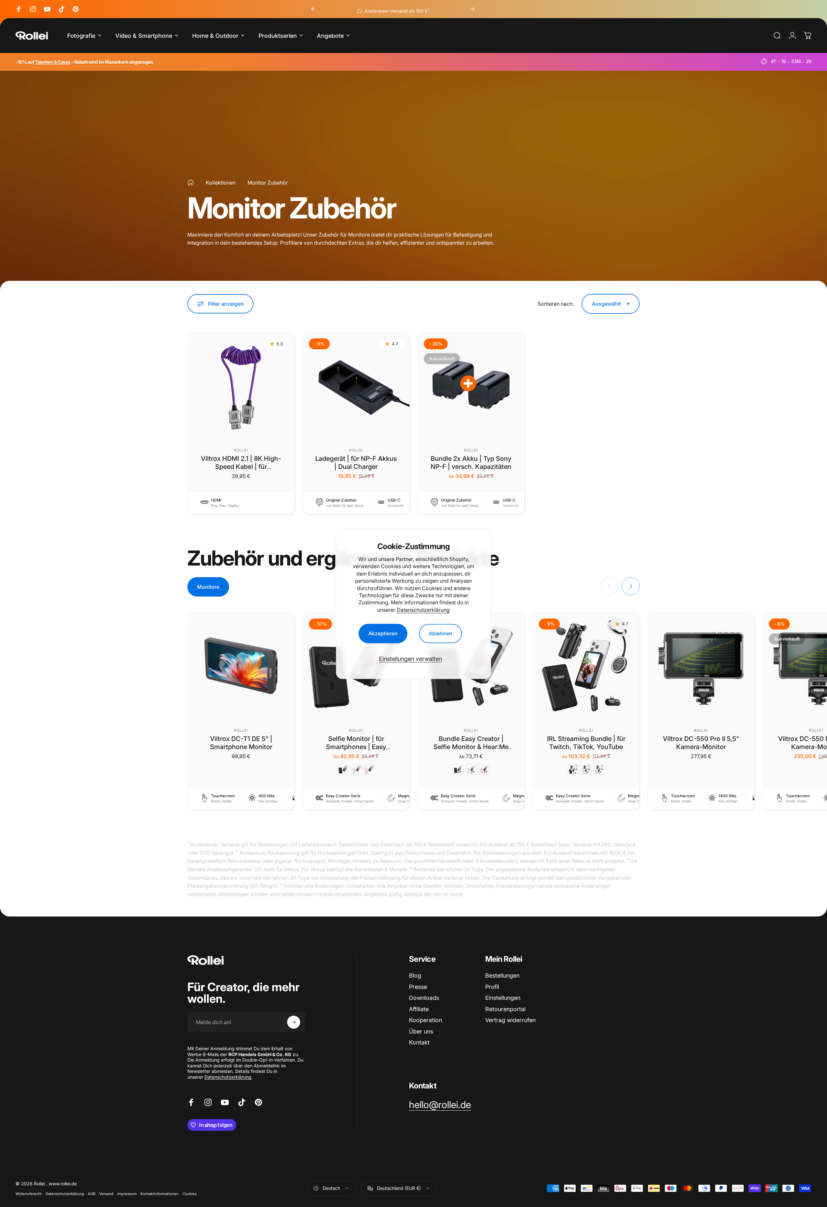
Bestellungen (502, 975)
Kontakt (419, 1042)
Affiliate (419, 1009)
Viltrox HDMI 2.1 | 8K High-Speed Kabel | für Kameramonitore (241, 467)
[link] (440, 1105)
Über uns (421, 1031)
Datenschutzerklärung (423, 610)
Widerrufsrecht (29, 1193)
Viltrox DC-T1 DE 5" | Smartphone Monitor (241, 743)
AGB (91, 1193)
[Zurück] (313, 9)
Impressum (127, 1193)
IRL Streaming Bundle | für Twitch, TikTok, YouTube (586, 743)
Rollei (241, 450)
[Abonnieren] (293, 1022)
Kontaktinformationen (160, 1193)
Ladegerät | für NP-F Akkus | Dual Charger (356, 463)
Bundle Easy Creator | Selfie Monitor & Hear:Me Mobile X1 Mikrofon (471, 747)
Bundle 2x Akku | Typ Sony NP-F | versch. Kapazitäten (471, 463)
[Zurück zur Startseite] (190, 182)
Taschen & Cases (52, 62)
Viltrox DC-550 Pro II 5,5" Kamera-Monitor (701, 743)
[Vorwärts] (472, 9)
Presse (418, 986)
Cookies (190, 1193)
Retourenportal (505, 1009)
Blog (415, 975)
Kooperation (425, 1020)
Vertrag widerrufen (510, 1020)
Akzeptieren (383, 633)
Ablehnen (440, 633)
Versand (106, 1193)
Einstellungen (502, 997)
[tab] (208, 587)
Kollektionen (221, 182)
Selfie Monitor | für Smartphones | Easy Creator (356, 747)
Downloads (424, 997)
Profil (492, 986)
